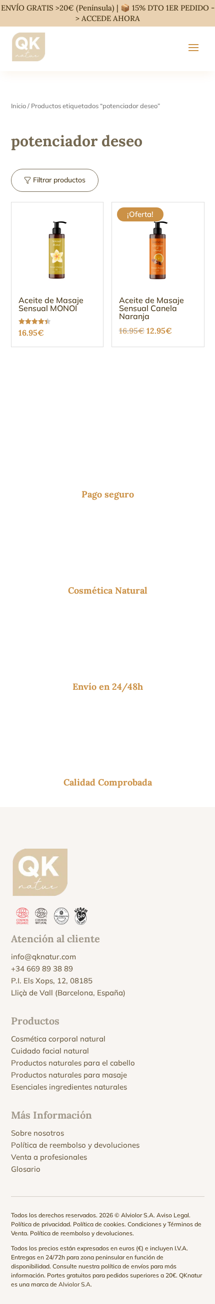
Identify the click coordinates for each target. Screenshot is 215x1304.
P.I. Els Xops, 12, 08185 (51, 980)
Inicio (18, 106)
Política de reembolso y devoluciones (75, 1145)
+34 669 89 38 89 (42, 968)
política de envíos (125, 1266)
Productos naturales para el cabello (73, 1063)
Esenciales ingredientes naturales (69, 1087)
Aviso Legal (172, 1215)
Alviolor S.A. (75, 1284)
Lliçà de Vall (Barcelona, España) (68, 992)
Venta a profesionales (49, 1157)
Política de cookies (98, 1224)
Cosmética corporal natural (58, 1039)
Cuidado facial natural (50, 1051)
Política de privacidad (40, 1224)
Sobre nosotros (37, 1133)
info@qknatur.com (43, 956)
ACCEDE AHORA (111, 18)
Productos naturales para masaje (69, 1075)
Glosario (25, 1169)
